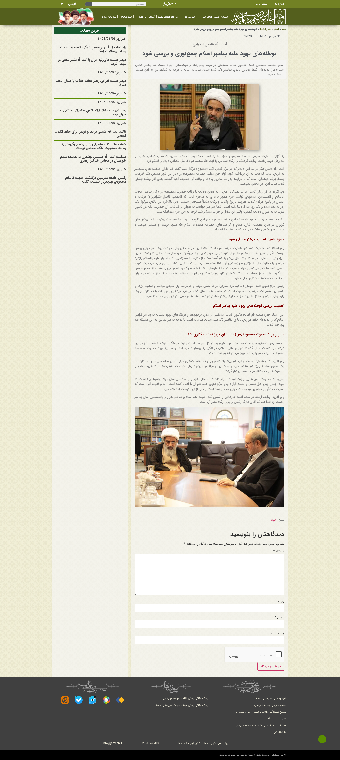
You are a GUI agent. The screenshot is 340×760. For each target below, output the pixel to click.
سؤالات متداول (108, 17)
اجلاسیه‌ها (190, 17)
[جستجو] (88, 4)
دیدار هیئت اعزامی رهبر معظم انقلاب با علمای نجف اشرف (91, 83)
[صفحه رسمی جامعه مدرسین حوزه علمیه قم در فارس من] (120, 700)
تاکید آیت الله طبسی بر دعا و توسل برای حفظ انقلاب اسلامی (90, 133)
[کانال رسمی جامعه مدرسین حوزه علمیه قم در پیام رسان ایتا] (65, 700)
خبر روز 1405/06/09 (112, 38)
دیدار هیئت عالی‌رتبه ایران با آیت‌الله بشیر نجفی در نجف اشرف (92, 61)
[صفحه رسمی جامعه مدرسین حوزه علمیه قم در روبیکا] (106, 700)
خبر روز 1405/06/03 (112, 102)
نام (281, 601)
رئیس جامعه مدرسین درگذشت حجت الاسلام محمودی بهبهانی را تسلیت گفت (95, 179)
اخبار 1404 (265, 29)
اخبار (276, 29)
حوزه (274, 519)
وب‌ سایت (277, 633)
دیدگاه (278, 551)
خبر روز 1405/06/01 (112, 169)
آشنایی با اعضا (147, 17)
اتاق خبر (207, 17)
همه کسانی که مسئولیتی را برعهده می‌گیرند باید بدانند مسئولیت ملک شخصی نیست (93, 146)
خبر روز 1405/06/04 (112, 93)
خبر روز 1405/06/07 (112, 72)
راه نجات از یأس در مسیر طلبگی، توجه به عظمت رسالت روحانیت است (93, 49)
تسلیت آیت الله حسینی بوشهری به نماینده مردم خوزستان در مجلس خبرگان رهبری (93, 158)
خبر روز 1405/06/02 (112, 123)
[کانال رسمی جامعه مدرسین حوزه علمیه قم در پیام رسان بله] (79, 700)
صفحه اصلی (221, 17)
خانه (284, 29)
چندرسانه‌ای (125, 17)
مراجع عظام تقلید (168, 17)
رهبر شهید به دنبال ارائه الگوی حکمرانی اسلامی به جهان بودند (93, 112)
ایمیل (279, 617)
